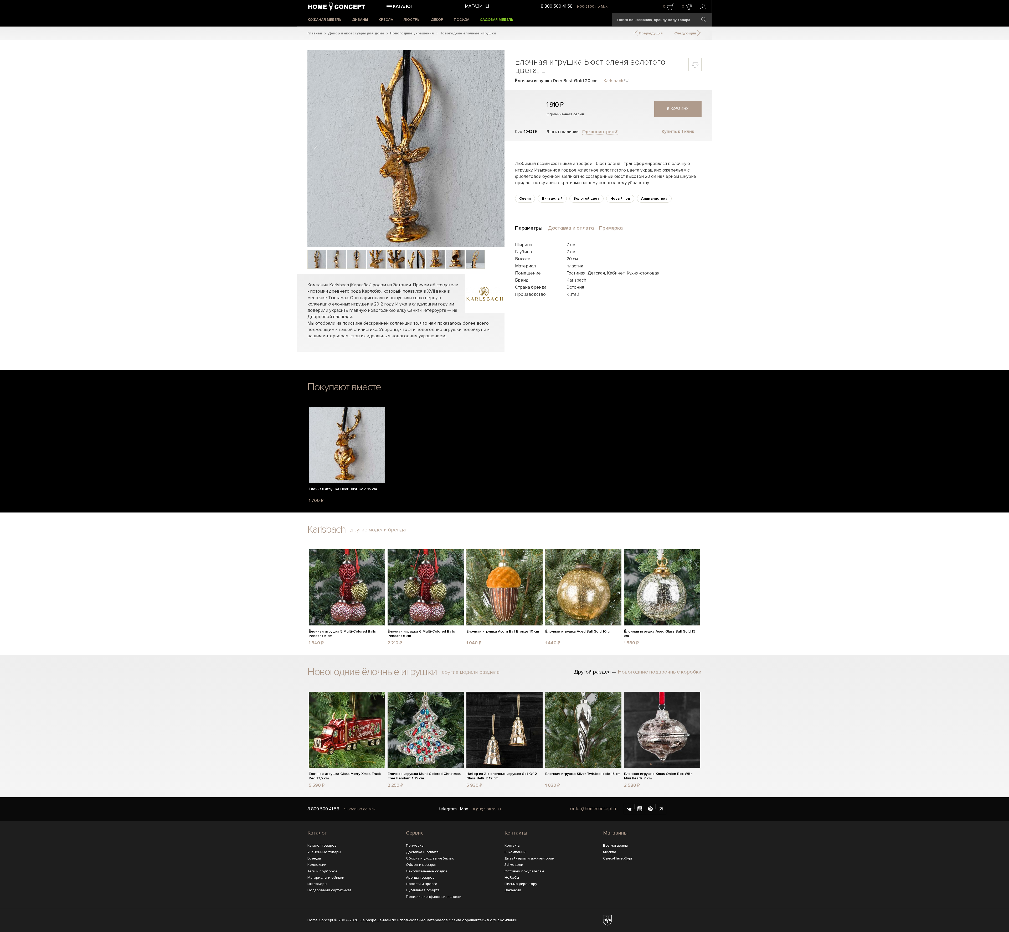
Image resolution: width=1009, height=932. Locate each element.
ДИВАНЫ (360, 19)
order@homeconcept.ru (593, 808)
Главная (314, 33)
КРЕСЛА (386, 19)
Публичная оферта (423, 890)
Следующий (685, 33)
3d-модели (513, 864)
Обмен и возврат (421, 864)
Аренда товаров (420, 877)
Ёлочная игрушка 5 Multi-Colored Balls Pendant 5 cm (342, 633)
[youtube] (640, 809)
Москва (609, 852)
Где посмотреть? (599, 131)
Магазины (477, 6)
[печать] (626, 80)
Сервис (415, 833)
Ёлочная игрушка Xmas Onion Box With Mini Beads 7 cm (658, 776)
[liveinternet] (661, 809)
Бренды (314, 858)
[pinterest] (650, 809)
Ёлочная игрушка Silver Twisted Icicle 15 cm (582, 774)
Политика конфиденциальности (433, 896)
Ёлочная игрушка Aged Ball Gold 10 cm (578, 631)
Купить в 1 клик (678, 131)
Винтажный (552, 198)
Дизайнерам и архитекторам (529, 858)
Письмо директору (520, 884)
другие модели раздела (470, 672)
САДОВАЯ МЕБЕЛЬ (496, 19)
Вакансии (512, 890)
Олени (525, 198)
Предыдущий (650, 33)
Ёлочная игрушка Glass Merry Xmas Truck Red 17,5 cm (345, 776)
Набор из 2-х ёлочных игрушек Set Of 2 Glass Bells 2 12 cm (501, 776)
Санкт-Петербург (618, 858)
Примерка (415, 845)
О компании (515, 852)
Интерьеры (317, 884)
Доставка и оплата (422, 852)
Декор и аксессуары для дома (356, 33)
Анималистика (654, 198)
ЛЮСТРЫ (412, 19)
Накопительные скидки (426, 871)
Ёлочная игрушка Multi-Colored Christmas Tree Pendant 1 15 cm (424, 776)
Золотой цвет (586, 198)
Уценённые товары (324, 852)
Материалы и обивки (325, 877)
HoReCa (511, 877)
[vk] (629, 809)
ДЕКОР (437, 19)
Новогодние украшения (412, 33)
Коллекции (316, 864)
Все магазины (615, 845)
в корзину (678, 108)
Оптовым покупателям (524, 871)
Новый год (620, 198)
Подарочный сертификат (329, 890)
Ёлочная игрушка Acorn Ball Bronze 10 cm (502, 631)
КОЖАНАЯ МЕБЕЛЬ (325, 19)
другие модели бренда (378, 530)
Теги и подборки (322, 871)
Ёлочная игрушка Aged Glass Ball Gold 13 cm (659, 633)
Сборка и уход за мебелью (430, 858)
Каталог (317, 833)
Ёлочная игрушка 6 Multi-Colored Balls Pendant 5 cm (421, 633)
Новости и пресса (421, 884)
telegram (448, 809)
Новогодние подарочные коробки (660, 672)
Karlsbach (613, 81)
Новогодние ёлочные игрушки (468, 33)
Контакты (515, 833)
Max (464, 809)
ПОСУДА (461, 19)
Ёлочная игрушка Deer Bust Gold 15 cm (343, 489)
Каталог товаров (322, 845)
